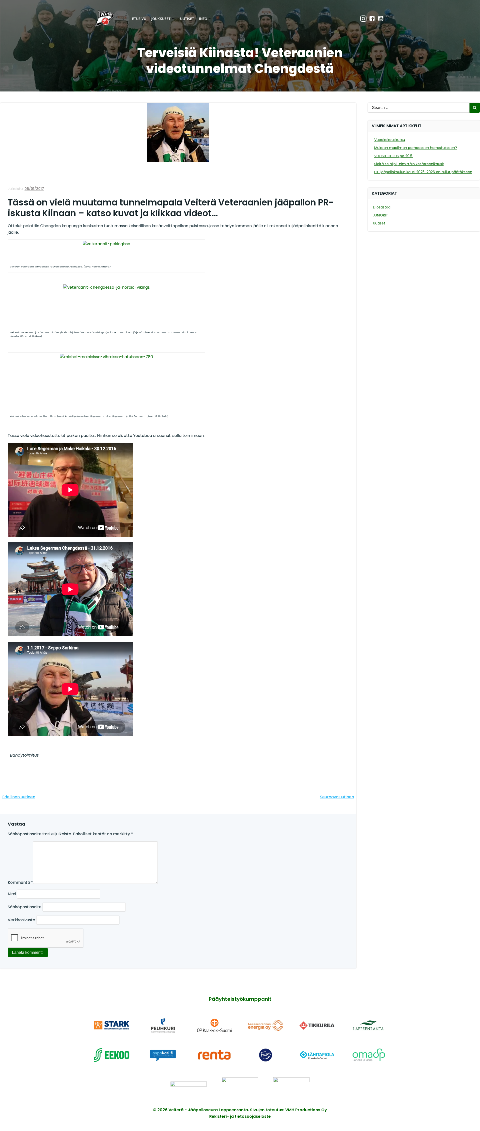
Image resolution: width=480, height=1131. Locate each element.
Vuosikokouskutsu (389, 139)
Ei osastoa (381, 207)
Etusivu (139, 18)
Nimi (12, 894)
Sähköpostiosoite (25, 907)
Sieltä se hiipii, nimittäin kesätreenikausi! (409, 163)
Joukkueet (160, 18)
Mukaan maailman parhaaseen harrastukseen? (415, 147)
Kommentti (20, 882)
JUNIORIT (380, 215)
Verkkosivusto (21, 920)
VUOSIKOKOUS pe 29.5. (393, 155)
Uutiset (187, 18)
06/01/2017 (34, 188)
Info (203, 18)
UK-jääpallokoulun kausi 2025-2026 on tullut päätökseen (423, 171)
